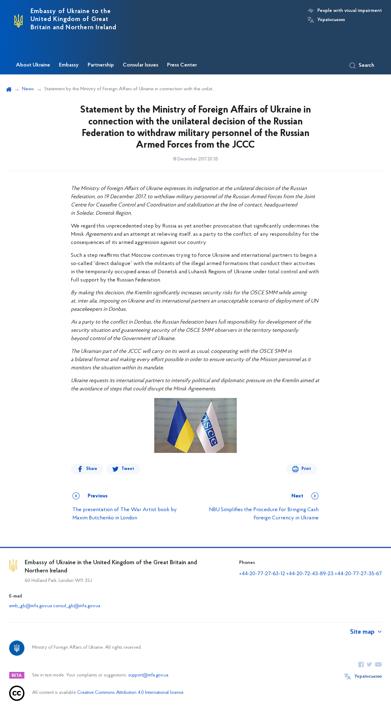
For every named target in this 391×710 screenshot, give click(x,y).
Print (306, 469)
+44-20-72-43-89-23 (310, 574)
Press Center (182, 65)
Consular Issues (140, 65)
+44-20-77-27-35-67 (358, 574)
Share (91, 469)
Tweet (128, 469)
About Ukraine (33, 65)
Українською (331, 19)
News (28, 89)
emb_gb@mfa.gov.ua (30, 606)
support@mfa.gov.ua (148, 675)
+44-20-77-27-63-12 (262, 574)
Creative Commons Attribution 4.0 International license (130, 692)
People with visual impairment (349, 10)
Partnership (101, 65)
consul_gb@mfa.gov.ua (76, 606)
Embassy (69, 65)
